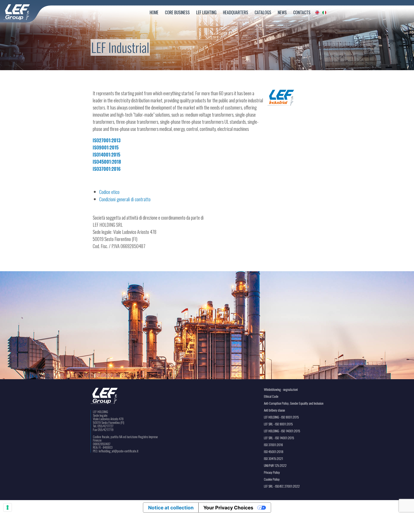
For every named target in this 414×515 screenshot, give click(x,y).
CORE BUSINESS (177, 12)
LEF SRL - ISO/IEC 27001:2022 (282, 486)
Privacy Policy (272, 472)
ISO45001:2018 (107, 161)
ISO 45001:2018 (273, 451)
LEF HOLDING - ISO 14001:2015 (282, 431)
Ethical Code (271, 396)
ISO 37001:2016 (273, 444)
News (282, 12)
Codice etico (109, 191)
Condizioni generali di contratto (125, 199)
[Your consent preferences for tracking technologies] (7, 507)
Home (154, 12)
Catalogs (263, 12)
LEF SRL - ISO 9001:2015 (278, 424)
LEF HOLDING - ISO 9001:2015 (281, 417)
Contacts (301, 12)
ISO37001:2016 (107, 168)
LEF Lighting (206, 12)
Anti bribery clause (274, 410)
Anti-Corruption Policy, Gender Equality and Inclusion (293, 403)
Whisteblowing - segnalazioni (281, 389)
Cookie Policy (272, 479)
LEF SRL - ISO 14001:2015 (279, 437)
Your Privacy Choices (228, 507)
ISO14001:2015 (106, 154)
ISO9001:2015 (106, 147)
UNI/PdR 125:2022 (275, 465)
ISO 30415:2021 (273, 458)
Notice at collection (171, 507)
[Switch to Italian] (324, 12)
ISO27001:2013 (107, 140)
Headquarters (235, 12)
